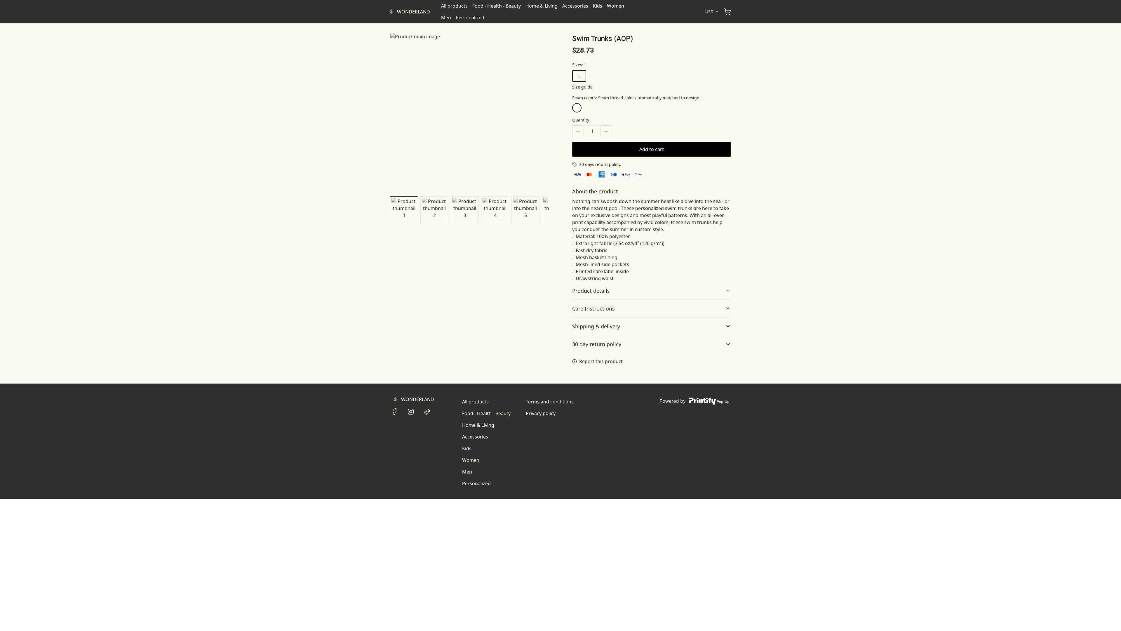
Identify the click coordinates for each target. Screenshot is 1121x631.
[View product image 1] (404, 210)
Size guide (582, 87)
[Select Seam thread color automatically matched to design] (577, 107)
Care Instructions (593, 308)
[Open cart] (727, 12)
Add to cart (651, 149)
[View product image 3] (465, 210)
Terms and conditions (550, 401)
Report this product (601, 361)
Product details (591, 290)
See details (633, 164)
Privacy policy (541, 413)
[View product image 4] (495, 210)
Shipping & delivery (596, 326)
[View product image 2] (434, 210)
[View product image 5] (525, 210)
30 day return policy (596, 344)
